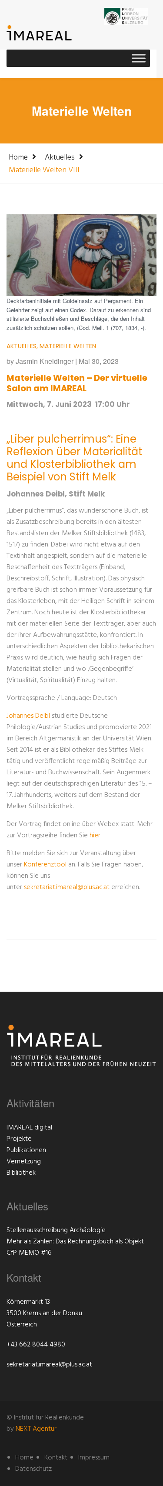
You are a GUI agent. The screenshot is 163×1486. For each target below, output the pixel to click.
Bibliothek (21, 1173)
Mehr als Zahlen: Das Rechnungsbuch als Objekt (75, 1241)
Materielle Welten (68, 346)
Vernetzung (24, 1161)
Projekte (19, 1139)
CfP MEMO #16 (29, 1253)
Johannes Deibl (28, 716)
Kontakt (55, 1457)
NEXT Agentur (36, 1429)
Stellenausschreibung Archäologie (56, 1230)
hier (95, 835)
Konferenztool (46, 864)
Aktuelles (60, 157)
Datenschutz (33, 1469)
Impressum (94, 1457)
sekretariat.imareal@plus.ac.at (67, 887)
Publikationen (26, 1150)
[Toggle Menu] (139, 58)
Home (18, 157)
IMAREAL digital (29, 1127)
